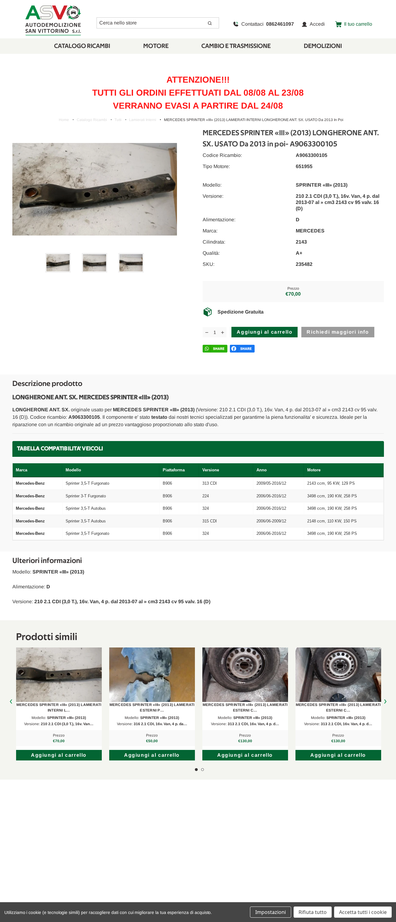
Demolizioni (323, 46)
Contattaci (267, 24)
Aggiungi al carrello (59, 755)
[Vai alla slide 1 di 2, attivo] (196, 769)
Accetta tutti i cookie (363, 912)
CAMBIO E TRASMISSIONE (236, 46)
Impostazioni (270, 912)
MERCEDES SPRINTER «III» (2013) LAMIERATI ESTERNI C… (245, 707)
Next (385, 702)
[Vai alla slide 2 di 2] (202, 769)
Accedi (317, 24)
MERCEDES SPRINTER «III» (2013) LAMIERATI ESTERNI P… (152, 707)
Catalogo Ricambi (82, 46)
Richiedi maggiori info (338, 332)
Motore (156, 46)
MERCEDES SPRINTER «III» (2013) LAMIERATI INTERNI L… (58, 707)
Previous (11, 702)
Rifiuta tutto (313, 912)
